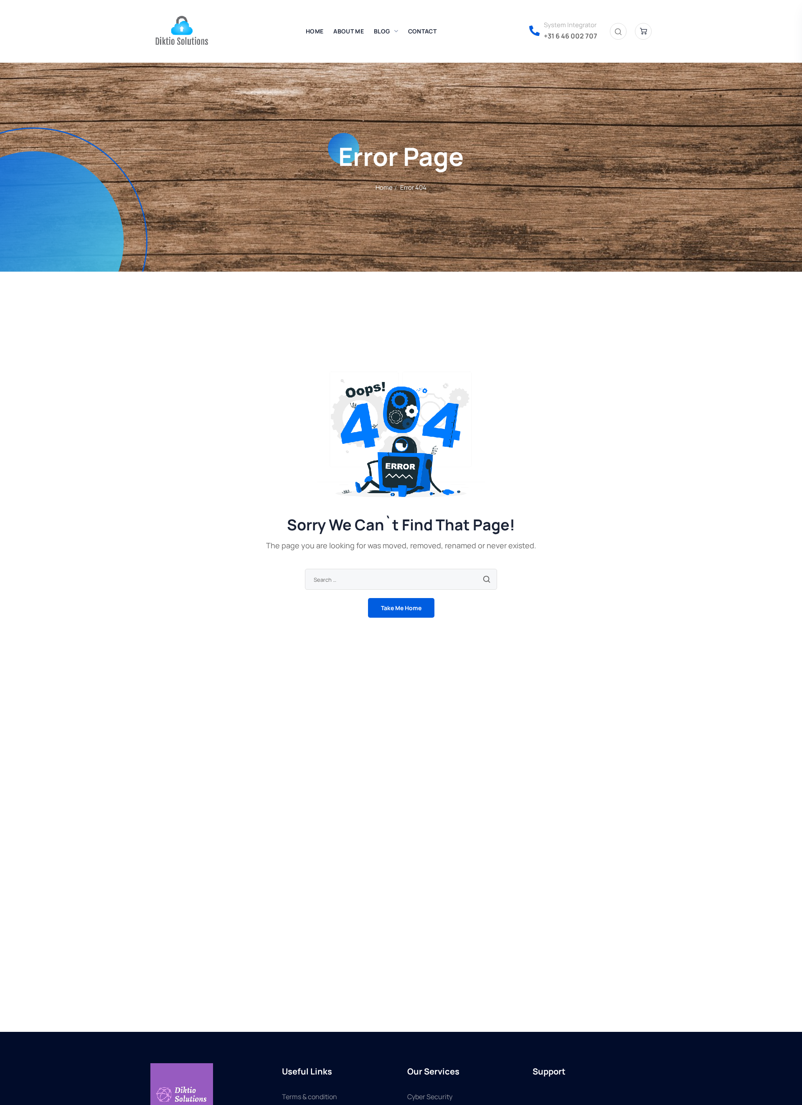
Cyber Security (429, 1096)
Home (384, 187)
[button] (618, 31)
